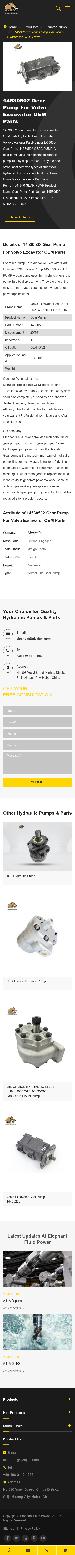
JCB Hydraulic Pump (21, 876)
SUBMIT (37, 782)
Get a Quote (19, 217)
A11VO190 (11, 1363)
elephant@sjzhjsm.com (34, 638)
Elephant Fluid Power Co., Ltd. (41, 1516)
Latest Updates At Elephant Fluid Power (37, 1239)
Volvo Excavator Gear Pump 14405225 (26, 1199)
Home (12, 27)
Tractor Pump (56, 27)
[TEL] (47, 1550)
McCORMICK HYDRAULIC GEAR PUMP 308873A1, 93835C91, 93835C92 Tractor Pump (30, 1091)
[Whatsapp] (9, 1550)
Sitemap (8, 1528)
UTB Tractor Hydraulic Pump (26, 981)
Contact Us (12, 1439)
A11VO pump (13, 1301)
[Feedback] (66, 1550)
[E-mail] (28, 1550)
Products (31, 27)
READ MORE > (13, 1308)
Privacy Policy (30, 1528)
